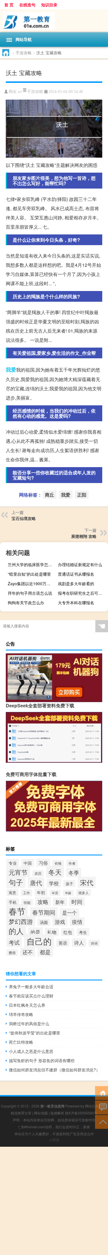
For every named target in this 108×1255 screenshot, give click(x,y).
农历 (38, 873)
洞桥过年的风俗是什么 (29, 1023)
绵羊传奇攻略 (21, 1014)
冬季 (74, 872)
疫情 (77, 921)
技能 (27, 902)
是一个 (69, 912)
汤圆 (44, 922)
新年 (60, 901)
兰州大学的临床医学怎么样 (32, 564)
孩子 (69, 883)
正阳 (81, 494)
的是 (35, 931)
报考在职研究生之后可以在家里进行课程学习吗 (82, 593)
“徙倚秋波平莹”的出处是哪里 (34, 1033)
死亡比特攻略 (21, 1042)
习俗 (43, 862)
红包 (67, 932)
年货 (55, 893)
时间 (76, 901)
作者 (72, 863)
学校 (54, 883)
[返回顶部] (101, 1121)
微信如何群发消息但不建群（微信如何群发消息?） (54, 1070)
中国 (28, 863)
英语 (62, 943)
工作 (26, 892)
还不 (27, 952)
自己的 (39, 941)
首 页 (9, 5)
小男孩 (54, 1139)
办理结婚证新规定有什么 (80, 564)
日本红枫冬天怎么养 (27, 1005)
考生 (83, 932)
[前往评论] (101, 1107)
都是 (45, 952)
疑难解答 (57, 1112)
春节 (17, 911)
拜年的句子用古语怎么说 (30, 593)
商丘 (49, 494)
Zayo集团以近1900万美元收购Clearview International (32, 583)
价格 (58, 863)
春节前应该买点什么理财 (31, 996)
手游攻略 (24, 52)
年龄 (68, 893)
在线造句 (27, 5)
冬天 (55, 872)
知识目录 (49, 5)
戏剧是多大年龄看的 (76, 583)
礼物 (51, 932)
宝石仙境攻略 (24, 518)
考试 (14, 942)
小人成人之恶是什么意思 (31, 1051)
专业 (13, 863)
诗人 (79, 942)
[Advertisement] (54, 1201)
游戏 (60, 921)
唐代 (36, 882)
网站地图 (41, 1112)
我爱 (11, 369)
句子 (16, 882)
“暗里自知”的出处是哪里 (29, 574)
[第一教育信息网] (54, 20)
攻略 (42, 901)
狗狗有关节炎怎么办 (26, 602)
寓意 (12, 892)
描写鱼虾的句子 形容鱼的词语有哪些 (42, 1060)
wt (20, 91)
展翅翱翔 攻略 (83, 536)
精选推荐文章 (21, 1112)
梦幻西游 (21, 921)
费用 (12, 952)
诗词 (94, 943)
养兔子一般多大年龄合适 (31, 986)
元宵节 (18, 872)
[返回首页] (101, 1092)
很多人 (83, 892)
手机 (13, 902)
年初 (41, 892)
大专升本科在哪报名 (76, 602)
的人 (16, 931)
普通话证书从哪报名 (76, 574)
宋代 (86, 882)
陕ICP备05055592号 (81, 1112)
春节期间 (43, 912)
